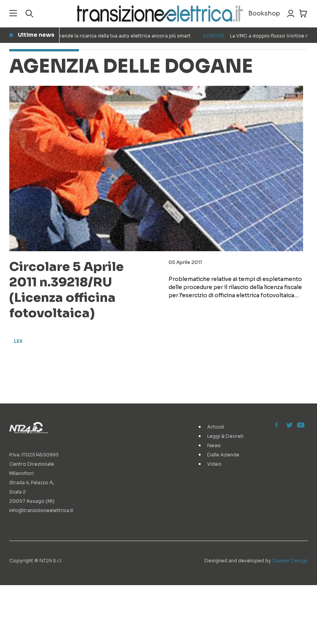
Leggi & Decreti (225, 436)
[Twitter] (289, 425)
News (214, 445)
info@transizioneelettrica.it (41, 510)
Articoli (215, 427)
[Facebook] (278, 425)
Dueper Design (290, 560)
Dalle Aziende (223, 455)
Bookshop (264, 13)
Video (214, 464)
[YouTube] (300, 425)
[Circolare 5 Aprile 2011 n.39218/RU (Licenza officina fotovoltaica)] (156, 168)
